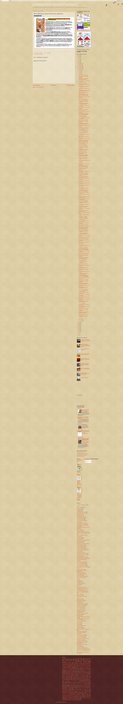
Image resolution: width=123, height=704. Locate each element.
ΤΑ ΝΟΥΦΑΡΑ (80, 162)
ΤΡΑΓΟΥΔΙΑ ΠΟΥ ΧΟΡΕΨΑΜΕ (81, 644)
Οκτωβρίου (80, 66)
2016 (78, 328)
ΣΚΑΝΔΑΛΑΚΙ (73, 691)
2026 (78, 55)
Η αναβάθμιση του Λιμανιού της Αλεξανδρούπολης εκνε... (82, 274)
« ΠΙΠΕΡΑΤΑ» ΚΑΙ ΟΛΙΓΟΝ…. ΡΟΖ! (82, 504)
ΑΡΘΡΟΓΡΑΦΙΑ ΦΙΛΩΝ (80, 518)
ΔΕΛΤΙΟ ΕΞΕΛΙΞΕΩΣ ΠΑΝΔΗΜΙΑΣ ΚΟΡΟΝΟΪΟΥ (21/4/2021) (83, 312)
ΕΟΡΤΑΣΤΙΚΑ (79, 671)
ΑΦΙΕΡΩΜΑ (87, 662)
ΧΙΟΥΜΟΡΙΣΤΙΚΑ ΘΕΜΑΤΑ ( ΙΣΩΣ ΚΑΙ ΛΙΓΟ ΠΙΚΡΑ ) (70, 699)
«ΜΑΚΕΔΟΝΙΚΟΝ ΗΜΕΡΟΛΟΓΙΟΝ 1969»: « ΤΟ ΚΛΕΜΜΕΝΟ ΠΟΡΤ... (83, 249)
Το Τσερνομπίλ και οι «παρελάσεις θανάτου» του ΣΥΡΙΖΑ (83, 168)
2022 (78, 61)
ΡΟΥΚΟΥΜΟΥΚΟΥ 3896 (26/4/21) (83, 173)
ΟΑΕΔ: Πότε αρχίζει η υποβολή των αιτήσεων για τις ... (83, 189)
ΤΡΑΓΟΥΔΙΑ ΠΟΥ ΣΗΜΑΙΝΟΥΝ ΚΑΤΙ (82, 638)
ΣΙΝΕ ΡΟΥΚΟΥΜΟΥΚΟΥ (80, 620)
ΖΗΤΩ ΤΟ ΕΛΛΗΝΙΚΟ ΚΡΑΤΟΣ (81, 563)
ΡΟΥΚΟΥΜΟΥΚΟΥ (79, 614)
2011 (78, 333)
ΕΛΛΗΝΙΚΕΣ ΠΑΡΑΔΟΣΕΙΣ (81, 546)
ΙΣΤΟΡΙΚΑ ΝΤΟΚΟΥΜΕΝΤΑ (81, 573)
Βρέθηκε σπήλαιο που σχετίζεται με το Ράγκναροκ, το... (83, 137)
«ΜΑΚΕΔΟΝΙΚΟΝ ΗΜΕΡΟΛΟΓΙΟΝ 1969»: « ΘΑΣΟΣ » (83, 301)
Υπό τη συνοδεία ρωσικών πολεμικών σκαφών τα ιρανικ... (83, 293)
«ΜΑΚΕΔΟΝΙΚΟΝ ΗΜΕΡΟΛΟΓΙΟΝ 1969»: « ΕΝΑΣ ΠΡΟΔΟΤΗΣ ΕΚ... (83, 114)
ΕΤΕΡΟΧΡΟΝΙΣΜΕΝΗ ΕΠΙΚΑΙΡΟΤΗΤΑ (82, 558)
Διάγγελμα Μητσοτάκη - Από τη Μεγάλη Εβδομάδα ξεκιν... (84, 305)
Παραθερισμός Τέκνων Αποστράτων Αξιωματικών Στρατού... (83, 211)
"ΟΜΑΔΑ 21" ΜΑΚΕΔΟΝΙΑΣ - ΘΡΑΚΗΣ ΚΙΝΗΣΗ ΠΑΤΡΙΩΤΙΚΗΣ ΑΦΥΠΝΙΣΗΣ (83, 439)
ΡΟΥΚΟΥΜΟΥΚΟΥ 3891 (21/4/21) (83, 308)
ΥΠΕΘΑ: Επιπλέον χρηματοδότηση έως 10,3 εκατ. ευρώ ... (83, 278)
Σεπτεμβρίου (80, 67)
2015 (78, 329)
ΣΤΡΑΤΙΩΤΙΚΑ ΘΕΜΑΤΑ (80, 632)
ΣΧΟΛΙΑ (78, 633)
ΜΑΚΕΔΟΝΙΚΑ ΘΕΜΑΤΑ (80, 589)
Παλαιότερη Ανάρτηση (71, 85)
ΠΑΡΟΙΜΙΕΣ (78, 602)
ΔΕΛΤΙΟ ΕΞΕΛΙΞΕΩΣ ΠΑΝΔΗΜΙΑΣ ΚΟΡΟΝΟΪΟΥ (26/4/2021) (83, 177)
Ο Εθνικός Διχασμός (81, 187)
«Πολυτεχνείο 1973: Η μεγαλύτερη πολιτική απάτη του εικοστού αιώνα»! (85, 374)
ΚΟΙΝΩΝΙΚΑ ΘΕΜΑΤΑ (80, 577)
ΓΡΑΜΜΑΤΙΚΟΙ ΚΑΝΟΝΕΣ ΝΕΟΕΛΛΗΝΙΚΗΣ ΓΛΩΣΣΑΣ (83, 664)
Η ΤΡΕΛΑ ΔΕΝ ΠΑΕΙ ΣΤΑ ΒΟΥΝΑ (81, 564)
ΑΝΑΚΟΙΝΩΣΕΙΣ (79, 509)
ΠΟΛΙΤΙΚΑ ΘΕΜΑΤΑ (80, 607)
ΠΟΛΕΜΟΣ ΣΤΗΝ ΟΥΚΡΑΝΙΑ (81, 605)
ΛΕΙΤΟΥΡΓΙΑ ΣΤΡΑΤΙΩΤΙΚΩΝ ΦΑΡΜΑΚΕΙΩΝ (82, 153)
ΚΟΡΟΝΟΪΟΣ (79, 581)
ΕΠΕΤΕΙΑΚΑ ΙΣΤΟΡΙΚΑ (80, 552)
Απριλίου (80, 74)
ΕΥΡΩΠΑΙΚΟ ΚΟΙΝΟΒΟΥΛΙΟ (81, 559)
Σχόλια (86, 462)
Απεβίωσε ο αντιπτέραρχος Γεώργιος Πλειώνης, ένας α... (83, 314)
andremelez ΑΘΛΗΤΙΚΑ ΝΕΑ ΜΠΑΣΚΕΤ (82, 453)
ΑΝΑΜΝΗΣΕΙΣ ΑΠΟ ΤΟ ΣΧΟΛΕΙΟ (82, 512)
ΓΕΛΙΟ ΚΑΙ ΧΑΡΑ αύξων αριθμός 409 (83, 226)
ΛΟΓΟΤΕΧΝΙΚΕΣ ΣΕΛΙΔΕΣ (81, 587)
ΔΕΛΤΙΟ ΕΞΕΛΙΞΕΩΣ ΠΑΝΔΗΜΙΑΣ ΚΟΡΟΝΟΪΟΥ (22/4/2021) (83, 283)
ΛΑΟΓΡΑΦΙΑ (78, 584)
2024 (78, 58)
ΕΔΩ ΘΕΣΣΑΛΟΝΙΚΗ (80, 541)
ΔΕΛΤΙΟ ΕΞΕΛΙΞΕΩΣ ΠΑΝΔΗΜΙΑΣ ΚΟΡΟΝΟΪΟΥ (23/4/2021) (83, 258)
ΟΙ (77, 597)
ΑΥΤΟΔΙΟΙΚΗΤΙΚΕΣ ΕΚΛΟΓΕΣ (81, 520)
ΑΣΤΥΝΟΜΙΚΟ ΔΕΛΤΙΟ (80, 519)
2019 (78, 324)
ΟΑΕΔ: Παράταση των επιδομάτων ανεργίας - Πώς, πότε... (83, 110)
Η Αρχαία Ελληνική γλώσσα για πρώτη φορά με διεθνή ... (83, 297)
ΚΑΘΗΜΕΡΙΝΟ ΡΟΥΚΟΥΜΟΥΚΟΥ (55, 4)
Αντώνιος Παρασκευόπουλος (82, 424)
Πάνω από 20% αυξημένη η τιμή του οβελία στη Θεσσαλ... (83, 129)
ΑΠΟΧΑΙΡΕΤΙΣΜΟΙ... (86, 660)
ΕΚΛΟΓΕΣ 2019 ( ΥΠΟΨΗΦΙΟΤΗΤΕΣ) (82, 543)
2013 (78, 332)
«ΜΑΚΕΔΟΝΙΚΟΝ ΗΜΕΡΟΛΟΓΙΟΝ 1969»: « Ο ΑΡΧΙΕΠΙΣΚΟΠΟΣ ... (83, 191)
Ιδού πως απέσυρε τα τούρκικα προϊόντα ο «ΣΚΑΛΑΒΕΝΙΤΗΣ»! (85, 368)
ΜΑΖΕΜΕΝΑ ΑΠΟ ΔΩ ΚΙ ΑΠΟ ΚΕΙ (82, 588)
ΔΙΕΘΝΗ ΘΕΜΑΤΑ (79, 537)
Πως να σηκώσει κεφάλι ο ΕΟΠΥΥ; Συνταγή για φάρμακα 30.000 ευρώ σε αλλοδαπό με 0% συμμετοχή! (85, 345)
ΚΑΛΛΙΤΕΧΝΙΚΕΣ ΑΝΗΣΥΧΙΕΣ (81, 576)
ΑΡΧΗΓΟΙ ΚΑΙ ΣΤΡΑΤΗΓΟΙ (84, 377)
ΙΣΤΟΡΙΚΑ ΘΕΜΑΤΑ (80, 572)
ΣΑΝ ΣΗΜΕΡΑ (79, 615)
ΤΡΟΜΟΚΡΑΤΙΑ (79, 645)
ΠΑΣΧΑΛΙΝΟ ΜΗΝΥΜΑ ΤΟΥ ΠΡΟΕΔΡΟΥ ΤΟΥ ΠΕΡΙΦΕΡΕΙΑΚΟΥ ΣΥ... (84, 91)
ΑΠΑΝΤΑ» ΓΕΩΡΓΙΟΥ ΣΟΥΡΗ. (81, 513)
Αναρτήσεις (87, 460)
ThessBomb (79, 408)
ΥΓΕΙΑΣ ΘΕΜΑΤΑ (79, 646)
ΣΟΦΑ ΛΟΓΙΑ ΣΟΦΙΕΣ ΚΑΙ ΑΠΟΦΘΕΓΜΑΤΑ (83, 629)
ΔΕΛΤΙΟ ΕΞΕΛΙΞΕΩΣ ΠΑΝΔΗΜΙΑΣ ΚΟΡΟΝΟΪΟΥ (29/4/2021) (83, 104)
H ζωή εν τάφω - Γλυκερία (82, 98)
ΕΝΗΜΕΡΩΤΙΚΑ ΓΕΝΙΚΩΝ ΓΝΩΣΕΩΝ (82, 549)
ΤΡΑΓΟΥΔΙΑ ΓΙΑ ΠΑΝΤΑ (79, 696)
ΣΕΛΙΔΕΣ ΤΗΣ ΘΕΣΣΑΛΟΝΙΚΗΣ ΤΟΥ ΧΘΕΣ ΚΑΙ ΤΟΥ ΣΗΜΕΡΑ (79, 690)
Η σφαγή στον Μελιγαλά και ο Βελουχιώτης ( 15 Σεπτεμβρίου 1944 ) (85, 359)
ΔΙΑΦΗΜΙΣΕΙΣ (79, 536)
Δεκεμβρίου (80, 63)
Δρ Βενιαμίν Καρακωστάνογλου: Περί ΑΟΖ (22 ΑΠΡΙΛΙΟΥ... (83, 199)
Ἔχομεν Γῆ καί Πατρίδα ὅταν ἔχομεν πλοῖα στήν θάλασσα (83, 221)
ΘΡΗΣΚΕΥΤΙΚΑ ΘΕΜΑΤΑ (80, 569)
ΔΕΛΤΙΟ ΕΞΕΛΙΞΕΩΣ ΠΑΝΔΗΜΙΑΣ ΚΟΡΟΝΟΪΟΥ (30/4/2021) (83, 79)
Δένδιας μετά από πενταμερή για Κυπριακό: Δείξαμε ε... (83, 93)
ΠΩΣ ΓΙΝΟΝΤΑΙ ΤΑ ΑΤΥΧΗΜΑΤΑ (83, 247)
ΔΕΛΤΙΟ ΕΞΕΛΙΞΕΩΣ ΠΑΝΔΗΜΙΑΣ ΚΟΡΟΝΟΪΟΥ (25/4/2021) (83, 206)
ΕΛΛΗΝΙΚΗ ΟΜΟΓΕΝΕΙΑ (80, 547)
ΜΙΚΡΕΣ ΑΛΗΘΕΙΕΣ (80, 595)
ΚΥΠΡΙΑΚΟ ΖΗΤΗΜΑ (80, 582)
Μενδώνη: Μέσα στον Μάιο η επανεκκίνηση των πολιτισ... (82, 116)
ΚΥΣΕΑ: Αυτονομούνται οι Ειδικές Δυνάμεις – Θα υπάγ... (83, 143)
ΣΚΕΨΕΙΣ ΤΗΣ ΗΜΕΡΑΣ (39, 54)
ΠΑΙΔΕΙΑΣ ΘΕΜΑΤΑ (80, 601)
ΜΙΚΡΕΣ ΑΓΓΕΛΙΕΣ (79, 594)
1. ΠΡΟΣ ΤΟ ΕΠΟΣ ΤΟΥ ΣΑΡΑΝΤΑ (83, 238)
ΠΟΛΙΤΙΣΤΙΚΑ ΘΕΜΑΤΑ (80, 608)
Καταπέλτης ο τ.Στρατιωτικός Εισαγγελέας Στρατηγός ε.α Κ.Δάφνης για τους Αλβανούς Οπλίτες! (85, 364)
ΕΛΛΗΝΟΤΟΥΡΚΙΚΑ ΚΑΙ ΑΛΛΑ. (81, 548)
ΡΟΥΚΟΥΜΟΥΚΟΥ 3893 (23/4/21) (83, 254)
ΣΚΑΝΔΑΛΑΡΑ (79, 623)
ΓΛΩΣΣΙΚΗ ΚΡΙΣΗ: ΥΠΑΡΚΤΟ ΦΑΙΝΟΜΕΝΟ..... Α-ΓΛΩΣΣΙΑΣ (83, 217)
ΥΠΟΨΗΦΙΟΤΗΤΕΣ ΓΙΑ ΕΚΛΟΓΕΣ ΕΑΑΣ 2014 (83, 650)
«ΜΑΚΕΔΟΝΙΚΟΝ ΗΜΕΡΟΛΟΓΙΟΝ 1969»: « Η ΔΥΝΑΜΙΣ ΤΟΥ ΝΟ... (83, 95)
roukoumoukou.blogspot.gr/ (80, 456)
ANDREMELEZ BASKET (79, 487)
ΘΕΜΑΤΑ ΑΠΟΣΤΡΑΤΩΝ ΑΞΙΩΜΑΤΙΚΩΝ (78, 675)
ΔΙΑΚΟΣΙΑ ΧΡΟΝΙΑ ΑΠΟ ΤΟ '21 (81, 535)
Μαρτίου (80, 318)
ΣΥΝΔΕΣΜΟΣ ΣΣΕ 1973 (79, 475)
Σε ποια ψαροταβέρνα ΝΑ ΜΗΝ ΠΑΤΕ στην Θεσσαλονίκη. (85, 354)
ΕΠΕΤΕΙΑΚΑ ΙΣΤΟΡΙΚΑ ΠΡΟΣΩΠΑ (82, 554)
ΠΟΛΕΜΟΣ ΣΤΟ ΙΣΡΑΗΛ (80, 606)
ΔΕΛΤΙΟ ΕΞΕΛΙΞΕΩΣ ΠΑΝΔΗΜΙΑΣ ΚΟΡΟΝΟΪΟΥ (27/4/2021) (83, 150)
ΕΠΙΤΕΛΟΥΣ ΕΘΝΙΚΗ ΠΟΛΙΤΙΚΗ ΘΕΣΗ (84, 237)
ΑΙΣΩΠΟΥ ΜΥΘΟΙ (79, 508)
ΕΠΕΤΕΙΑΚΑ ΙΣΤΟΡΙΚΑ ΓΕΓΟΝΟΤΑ (82, 553)
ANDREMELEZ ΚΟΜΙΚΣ (79, 464)
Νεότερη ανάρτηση (36, 85)
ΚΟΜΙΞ (64, 679)
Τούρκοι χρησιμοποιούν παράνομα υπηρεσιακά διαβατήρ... (83, 291)
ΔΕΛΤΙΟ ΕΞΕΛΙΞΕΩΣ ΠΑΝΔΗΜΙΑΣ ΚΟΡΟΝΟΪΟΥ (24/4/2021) (83, 233)
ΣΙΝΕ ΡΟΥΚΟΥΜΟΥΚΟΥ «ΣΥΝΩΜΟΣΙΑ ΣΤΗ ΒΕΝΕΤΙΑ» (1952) (84, 197)
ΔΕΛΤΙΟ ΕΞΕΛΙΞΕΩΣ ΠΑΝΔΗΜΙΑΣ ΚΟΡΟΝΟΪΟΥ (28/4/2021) (83, 123)
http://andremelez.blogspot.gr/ (81, 452)
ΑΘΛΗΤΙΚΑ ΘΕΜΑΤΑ (80, 507)
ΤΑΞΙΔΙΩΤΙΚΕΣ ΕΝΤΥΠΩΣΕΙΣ (66, 695)
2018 (78, 325)
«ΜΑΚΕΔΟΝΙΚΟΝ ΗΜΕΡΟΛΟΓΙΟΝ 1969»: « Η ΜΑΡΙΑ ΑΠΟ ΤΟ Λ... (83, 228)
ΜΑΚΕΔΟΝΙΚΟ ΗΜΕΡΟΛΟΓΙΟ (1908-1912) (83, 592)
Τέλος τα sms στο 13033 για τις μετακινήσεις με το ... (82, 260)
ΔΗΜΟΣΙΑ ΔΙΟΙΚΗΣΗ (80, 530)
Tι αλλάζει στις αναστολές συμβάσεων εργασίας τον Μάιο (83, 193)
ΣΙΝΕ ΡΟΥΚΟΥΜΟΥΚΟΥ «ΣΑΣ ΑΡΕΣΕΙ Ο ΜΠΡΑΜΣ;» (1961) (84, 307)
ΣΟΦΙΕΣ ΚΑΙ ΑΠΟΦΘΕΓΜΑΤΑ (81, 631)
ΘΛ (77, 568)
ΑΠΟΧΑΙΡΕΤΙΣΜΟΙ (79, 514)
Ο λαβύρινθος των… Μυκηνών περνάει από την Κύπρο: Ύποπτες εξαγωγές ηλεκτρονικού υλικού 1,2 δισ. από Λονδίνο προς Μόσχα (85, 442)
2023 (78, 59)
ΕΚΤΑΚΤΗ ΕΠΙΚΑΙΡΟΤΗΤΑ (81, 669)
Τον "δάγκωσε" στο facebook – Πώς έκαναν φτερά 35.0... (83, 219)
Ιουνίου (80, 71)
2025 (78, 57)
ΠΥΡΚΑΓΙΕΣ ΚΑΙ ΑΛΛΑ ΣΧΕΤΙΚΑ (81, 613)
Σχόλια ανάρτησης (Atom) (40, 87)
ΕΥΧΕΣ (78, 560)
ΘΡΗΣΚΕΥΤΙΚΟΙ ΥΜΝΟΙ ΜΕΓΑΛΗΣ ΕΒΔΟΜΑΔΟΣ (79, 676)
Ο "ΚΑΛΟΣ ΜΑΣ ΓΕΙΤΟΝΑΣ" (81, 596)
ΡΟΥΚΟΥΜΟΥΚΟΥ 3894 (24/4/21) (83, 229)
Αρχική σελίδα (53, 85)
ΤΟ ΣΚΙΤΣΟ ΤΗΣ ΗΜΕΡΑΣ (80, 637)
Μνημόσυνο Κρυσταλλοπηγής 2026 (85, 433)
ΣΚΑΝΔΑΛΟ (78, 624)
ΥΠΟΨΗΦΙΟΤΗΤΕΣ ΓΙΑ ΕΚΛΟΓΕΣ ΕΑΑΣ (82, 649)
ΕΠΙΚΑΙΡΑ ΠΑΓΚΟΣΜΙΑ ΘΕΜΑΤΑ (81, 557)
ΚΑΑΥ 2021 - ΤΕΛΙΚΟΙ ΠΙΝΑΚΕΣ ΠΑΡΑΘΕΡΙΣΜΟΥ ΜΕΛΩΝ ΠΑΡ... (83, 155)
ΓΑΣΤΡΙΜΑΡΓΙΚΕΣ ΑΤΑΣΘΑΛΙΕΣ (81, 524)
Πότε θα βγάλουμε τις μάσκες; (82, 151)
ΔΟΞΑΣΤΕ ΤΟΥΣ (79, 538)
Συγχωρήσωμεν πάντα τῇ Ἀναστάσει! (83, 127)
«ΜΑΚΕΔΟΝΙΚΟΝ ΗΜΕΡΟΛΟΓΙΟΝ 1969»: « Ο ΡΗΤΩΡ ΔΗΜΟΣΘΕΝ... (83, 276)
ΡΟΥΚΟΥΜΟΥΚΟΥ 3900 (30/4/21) (83, 75)
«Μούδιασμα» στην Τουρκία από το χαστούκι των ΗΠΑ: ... (83, 267)
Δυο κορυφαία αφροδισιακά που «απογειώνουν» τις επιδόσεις (85, 410)
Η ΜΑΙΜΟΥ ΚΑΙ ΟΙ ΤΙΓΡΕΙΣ (82, 144)
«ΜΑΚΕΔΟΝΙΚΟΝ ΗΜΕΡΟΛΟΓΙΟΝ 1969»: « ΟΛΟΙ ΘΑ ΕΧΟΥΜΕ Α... (83, 141)
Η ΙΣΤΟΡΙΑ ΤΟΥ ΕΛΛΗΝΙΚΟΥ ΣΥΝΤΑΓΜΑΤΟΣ (82, 262)
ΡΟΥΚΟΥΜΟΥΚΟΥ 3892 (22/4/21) (83, 279)
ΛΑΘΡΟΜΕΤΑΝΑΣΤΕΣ (80, 583)
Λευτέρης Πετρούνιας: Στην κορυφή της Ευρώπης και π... (83, 204)
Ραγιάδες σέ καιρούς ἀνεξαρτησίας (83, 289)
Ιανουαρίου (80, 321)
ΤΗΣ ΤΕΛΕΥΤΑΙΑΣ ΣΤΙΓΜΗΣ (81, 636)
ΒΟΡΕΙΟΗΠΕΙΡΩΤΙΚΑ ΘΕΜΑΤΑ (81, 523)
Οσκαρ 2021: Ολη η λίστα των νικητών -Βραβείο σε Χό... (83, 164)
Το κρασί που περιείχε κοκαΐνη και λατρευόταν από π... (83, 132)
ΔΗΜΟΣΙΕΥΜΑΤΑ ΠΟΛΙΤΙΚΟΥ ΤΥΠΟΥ (83, 665)
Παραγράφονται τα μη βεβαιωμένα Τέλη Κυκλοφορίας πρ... (84, 251)
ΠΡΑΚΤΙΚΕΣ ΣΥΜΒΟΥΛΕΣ (80, 687)
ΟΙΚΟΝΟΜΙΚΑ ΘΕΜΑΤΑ (80, 600)
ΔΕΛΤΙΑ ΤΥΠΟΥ (79, 529)
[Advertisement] (81, 388)
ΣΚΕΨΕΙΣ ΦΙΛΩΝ (81, 692)
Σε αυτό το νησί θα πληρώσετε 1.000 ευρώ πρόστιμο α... (83, 134)
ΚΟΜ (77, 578)
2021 (78, 62)
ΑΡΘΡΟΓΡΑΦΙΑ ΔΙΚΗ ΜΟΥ (67, 661)
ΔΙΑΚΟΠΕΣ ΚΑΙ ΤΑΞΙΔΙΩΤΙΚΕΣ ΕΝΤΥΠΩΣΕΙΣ (83, 533)
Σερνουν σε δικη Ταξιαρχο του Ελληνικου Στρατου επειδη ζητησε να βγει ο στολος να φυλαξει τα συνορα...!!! (85, 340)
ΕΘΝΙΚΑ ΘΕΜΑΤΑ (79, 542)
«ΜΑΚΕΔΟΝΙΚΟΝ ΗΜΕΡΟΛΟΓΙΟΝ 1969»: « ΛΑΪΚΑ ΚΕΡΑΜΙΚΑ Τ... (83, 166)
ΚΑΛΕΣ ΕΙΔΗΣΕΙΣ (85, 677)
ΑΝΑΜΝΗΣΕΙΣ (74, 659)
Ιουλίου (80, 70)
